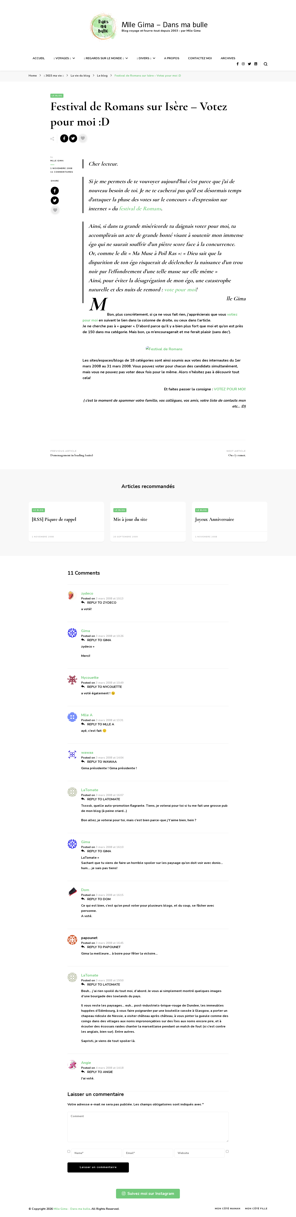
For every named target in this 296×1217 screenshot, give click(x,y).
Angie (86, 1062)
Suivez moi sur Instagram (150, 1193)
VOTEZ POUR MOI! (230, 389)
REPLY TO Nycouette (104, 687)
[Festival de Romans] (164, 349)
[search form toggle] (265, 64)
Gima (85, 630)
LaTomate (89, 790)
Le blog (57, 95)
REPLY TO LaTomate (103, 799)
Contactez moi (200, 58)
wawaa (87, 752)
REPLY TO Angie (99, 1072)
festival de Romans (140, 208)
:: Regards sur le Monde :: (104, 58)
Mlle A (86, 715)
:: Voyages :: (62, 58)
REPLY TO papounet (103, 947)
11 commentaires (63, 172)
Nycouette (90, 677)
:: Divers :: (144, 58)
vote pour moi (180, 289)
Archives (228, 58)
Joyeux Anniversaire (214, 519)
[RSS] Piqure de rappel (54, 519)
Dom (85, 889)
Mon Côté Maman (227, 1208)
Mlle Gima (57, 160)
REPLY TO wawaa (101, 762)
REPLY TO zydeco (101, 602)
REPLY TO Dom (98, 899)
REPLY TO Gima (98, 640)
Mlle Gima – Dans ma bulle (165, 25)
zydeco (87, 593)
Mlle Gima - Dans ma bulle (72, 1209)
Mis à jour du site (130, 519)
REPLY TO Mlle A (100, 724)
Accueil (39, 58)
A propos (171, 58)
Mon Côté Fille (256, 1208)
